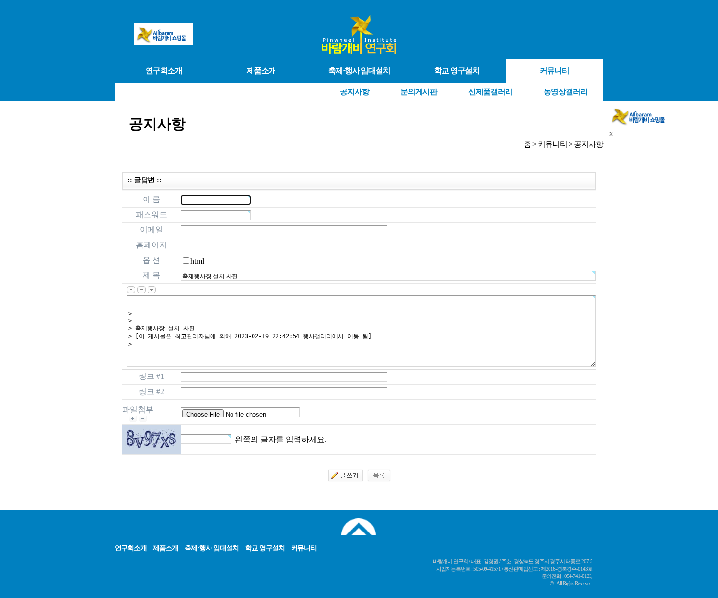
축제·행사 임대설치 (359, 70)
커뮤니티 (554, 70)
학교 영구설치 (457, 70)
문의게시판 (419, 92)
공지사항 (354, 92)
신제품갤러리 (490, 92)
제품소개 (261, 70)
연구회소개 (164, 70)
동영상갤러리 (566, 92)
